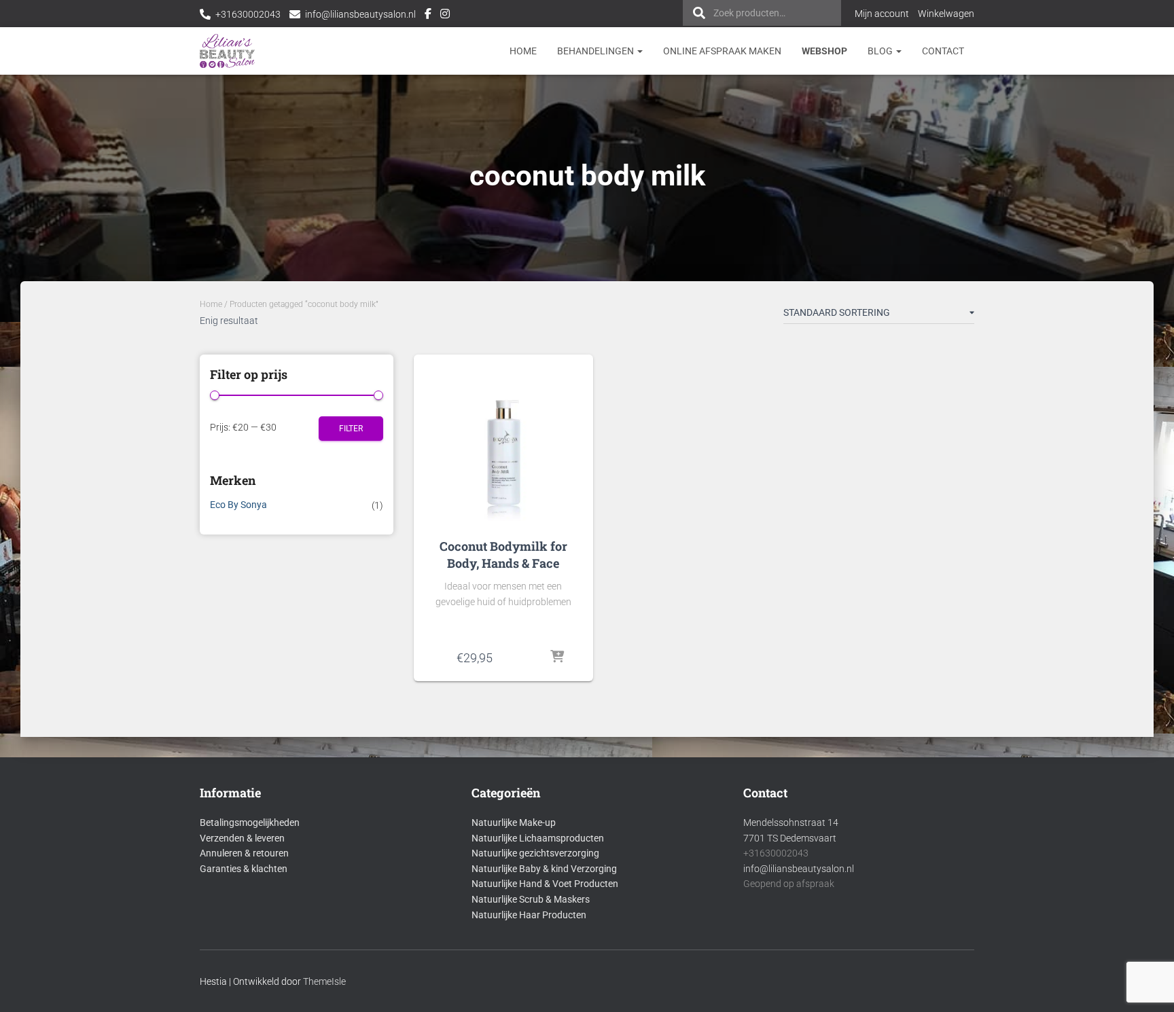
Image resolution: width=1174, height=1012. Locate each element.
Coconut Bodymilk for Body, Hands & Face (503, 554)
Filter (351, 428)
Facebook (428, 15)
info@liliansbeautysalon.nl (360, 14)
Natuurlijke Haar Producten (529, 914)
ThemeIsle (324, 981)
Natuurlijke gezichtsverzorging (535, 853)
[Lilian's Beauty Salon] (228, 51)
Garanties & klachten (243, 868)
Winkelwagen (946, 13)
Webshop (824, 51)
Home (523, 51)
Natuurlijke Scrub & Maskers (531, 899)
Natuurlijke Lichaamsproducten (538, 838)
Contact (943, 51)
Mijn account (882, 13)
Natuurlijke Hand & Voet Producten (545, 883)
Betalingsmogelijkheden (250, 822)
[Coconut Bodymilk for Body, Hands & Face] (503, 443)
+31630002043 (248, 14)
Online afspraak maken (722, 51)
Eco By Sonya (238, 504)
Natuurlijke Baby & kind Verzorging (544, 868)
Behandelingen (596, 51)
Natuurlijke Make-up (514, 822)
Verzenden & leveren (242, 838)
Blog (881, 51)
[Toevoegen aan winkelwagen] (557, 657)
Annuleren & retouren (244, 853)
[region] (997, 913)
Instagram (445, 15)
